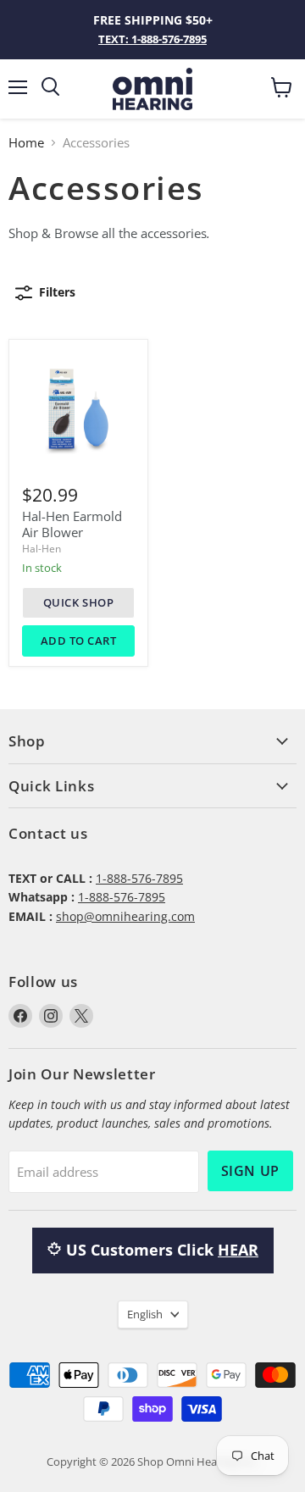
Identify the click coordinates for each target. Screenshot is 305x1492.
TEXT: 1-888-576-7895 (152, 39)
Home (26, 143)
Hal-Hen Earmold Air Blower (72, 524)
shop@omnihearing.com (125, 916)
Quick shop (78, 602)
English (145, 1314)
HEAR (238, 1250)
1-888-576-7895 (139, 878)
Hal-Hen (41, 548)
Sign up (250, 1171)
